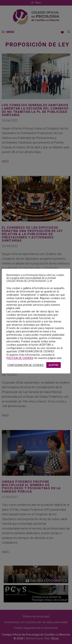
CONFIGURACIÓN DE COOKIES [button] (25, 365)
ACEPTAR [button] (54, 365)
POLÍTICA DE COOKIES (19, 358)
